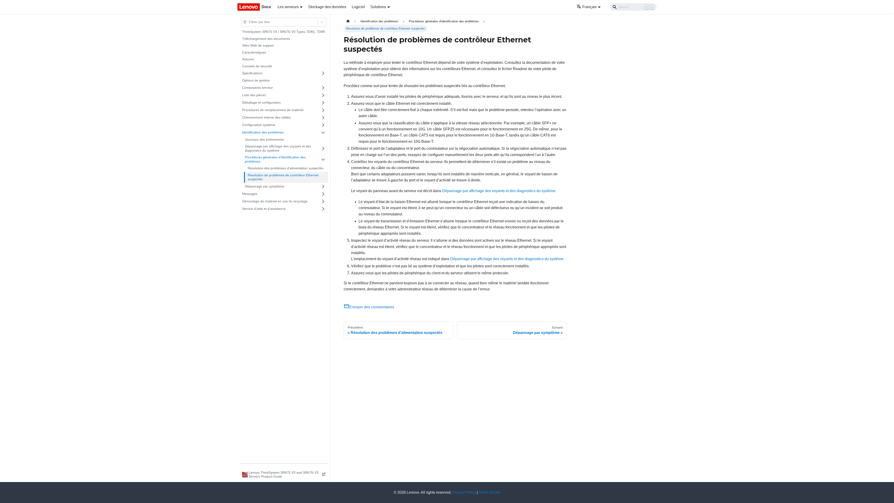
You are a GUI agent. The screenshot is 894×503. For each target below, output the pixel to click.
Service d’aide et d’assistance (264, 209)
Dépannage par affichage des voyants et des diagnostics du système (278, 148)
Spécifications (252, 73)
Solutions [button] (378, 7)
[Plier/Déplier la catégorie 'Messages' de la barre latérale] (323, 194)
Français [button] (589, 7)
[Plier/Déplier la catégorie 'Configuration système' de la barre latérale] (323, 125)
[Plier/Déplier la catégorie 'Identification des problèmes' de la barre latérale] (323, 132)
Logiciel (358, 7)
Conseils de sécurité (257, 66)
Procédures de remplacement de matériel (272, 110)
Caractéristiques (254, 52)
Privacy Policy (464, 492)
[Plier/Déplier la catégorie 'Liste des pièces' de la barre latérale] (323, 95)
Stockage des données (327, 7)
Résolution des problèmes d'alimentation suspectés (285, 168)
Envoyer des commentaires (371, 307)
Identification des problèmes (263, 132)
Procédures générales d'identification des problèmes (275, 159)
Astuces (248, 59)
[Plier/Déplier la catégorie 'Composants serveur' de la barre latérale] (323, 88)
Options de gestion (256, 80)
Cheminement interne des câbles (266, 117)
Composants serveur (257, 87)
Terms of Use (489, 492)
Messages (249, 194)
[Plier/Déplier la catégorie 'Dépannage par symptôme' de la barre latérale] (323, 186)
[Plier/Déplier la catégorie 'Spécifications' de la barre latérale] (323, 73)
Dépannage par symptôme (264, 186)
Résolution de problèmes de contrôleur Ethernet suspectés (283, 177)
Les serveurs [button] (288, 7)
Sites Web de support (258, 45)
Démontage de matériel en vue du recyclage (275, 201)
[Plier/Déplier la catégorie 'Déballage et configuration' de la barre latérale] (323, 102)
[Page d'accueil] (348, 21)
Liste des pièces (254, 95)
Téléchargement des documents (266, 39)
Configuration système (258, 125)
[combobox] (249, 22)
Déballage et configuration (261, 102)
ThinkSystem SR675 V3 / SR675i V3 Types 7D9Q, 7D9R (283, 32)
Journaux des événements (264, 139)
